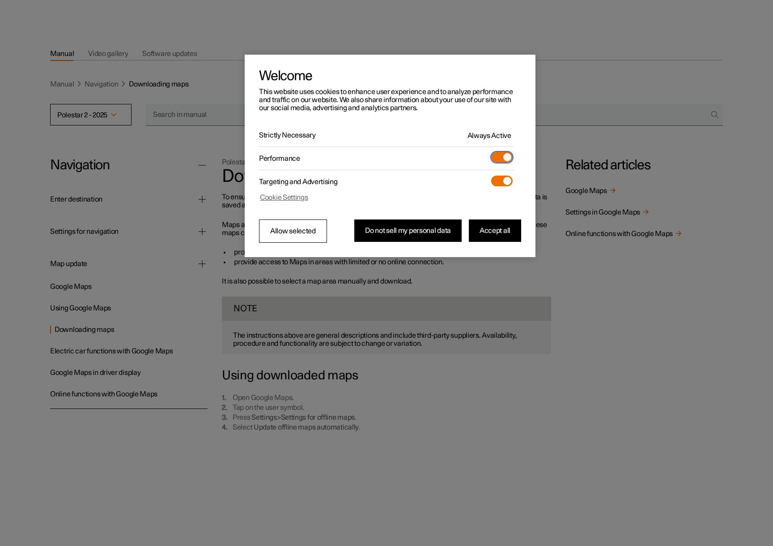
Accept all (495, 230)
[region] (390, 156)
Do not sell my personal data (408, 230)
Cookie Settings (284, 197)
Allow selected (293, 231)
